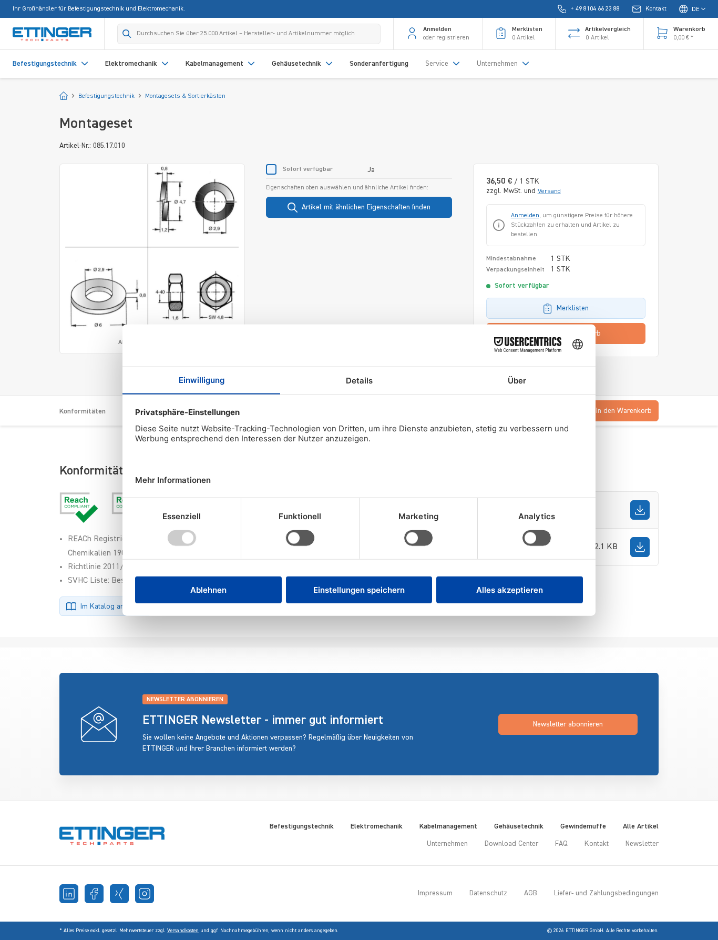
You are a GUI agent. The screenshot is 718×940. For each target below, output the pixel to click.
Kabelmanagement (448, 826)
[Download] (640, 510)
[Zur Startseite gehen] (52, 34)
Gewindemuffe (583, 826)
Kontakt (596, 843)
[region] (152, 259)
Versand (549, 191)
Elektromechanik (377, 826)
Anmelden (525, 216)
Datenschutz (488, 893)
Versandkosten (183, 930)
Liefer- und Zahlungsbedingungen (606, 893)
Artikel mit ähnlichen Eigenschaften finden (366, 207)
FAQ (561, 843)
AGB (530, 893)
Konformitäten (82, 411)
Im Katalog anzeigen (112, 606)
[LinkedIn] (68, 893)
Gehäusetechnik (518, 826)
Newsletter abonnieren (568, 724)
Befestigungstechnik (302, 826)
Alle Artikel (641, 826)
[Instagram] (144, 893)
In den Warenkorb (624, 411)
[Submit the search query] (127, 33)
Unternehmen (447, 843)
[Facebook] (94, 893)
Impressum (435, 893)
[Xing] (119, 893)
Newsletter (642, 843)
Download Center (511, 843)
